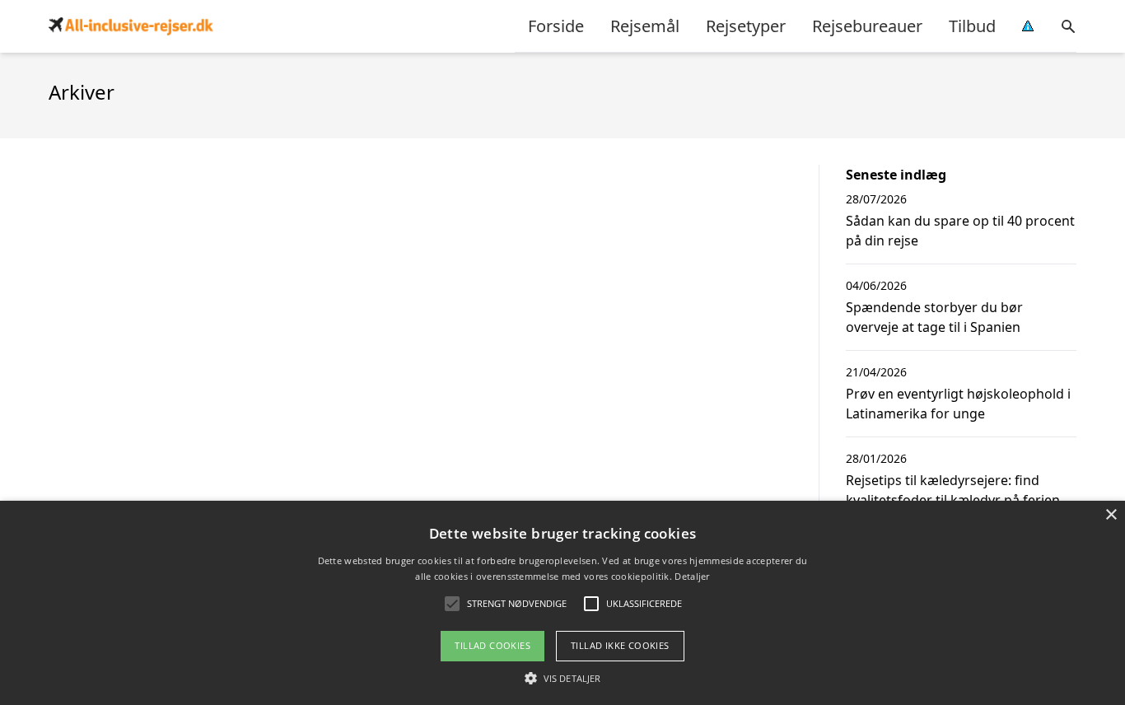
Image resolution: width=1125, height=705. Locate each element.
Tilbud (972, 26)
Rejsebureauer (867, 26)
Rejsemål (644, 26)
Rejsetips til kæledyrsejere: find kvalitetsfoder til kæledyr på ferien (953, 490)
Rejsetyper (746, 26)
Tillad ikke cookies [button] (620, 645)
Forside (556, 26)
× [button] (1110, 515)
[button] (562, 678)
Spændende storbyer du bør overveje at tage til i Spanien (934, 317)
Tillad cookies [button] (492, 645)
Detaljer (692, 576)
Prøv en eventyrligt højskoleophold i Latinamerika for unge (958, 404)
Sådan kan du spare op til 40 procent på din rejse (960, 231)
